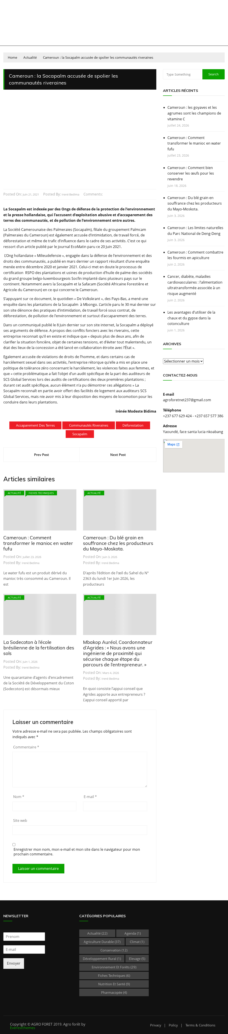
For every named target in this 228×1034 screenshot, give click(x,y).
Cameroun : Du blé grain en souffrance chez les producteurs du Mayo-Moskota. (118, 543)
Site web (20, 820)
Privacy (155, 1025)
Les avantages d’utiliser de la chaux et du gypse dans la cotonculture (191, 318)
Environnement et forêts (114, 967)
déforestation (132, 425)
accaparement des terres (35, 425)
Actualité (14, 493)
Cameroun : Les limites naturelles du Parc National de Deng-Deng (195, 230)
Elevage (137, 958)
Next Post (118, 454)
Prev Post (41, 454)
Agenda (132, 933)
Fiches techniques (41, 493)
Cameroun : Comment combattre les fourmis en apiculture (195, 255)
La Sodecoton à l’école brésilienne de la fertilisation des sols (38, 647)
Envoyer (13, 963)
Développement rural (102, 958)
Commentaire (26, 747)
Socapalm (79, 434)
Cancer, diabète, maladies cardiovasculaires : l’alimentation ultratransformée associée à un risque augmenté (194, 285)
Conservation (113, 950)
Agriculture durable (102, 941)
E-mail (90, 796)
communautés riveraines (88, 425)
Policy (173, 1025)
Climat (137, 941)
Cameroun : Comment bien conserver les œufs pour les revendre (190, 173)
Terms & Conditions (200, 1025)
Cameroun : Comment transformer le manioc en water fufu (38, 543)
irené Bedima (70, 194)
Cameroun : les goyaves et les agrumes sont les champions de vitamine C (194, 113)
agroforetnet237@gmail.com (187, 399)
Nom (18, 796)
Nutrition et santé (114, 984)
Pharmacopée (114, 992)
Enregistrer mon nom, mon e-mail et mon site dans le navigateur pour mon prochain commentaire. (77, 852)
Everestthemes (22, 1027)
